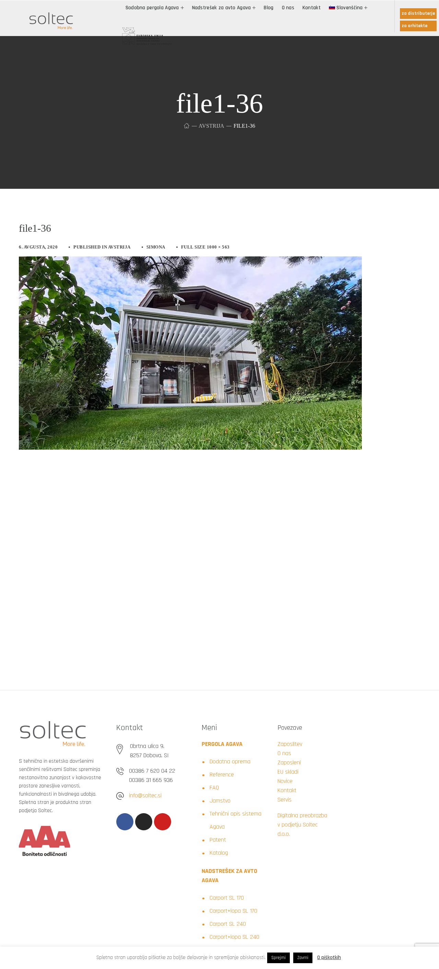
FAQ (214, 788)
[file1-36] (190, 261)
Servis (284, 800)
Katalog (219, 853)
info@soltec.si (145, 795)
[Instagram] (143, 821)
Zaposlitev (289, 744)
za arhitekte (414, 26)
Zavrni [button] (302, 957)
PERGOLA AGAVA (222, 744)
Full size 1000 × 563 (205, 247)
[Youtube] (162, 821)
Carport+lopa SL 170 (233, 911)
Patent (218, 840)
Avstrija (211, 126)
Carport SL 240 (228, 924)
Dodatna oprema (230, 761)
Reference (222, 774)
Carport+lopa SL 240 (234, 937)
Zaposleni (289, 762)
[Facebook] (124, 821)
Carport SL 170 (227, 898)
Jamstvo (220, 801)
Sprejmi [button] (278, 957)
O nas (284, 753)
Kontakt (286, 790)
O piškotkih (329, 957)
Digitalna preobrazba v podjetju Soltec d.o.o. (302, 824)
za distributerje (418, 13)
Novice (285, 781)
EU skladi (287, 772)
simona (155, 247)
